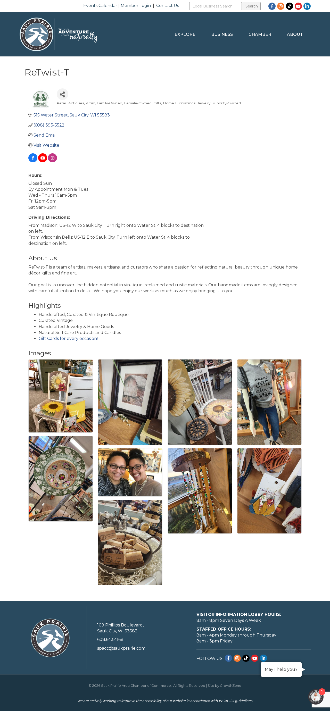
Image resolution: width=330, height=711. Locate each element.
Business (222, 34)
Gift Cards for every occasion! (68, 338)
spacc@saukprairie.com (121, 648)
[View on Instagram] (52, 160)
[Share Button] (62, 94)
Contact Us (167, 5)
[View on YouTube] (42, 160)
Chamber (260, 34)
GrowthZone (230, 685)
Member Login (136, 5)
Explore (185, 34)
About (295, 34)
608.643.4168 (110, 639)
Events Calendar (100, 5)
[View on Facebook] (32, 160)
